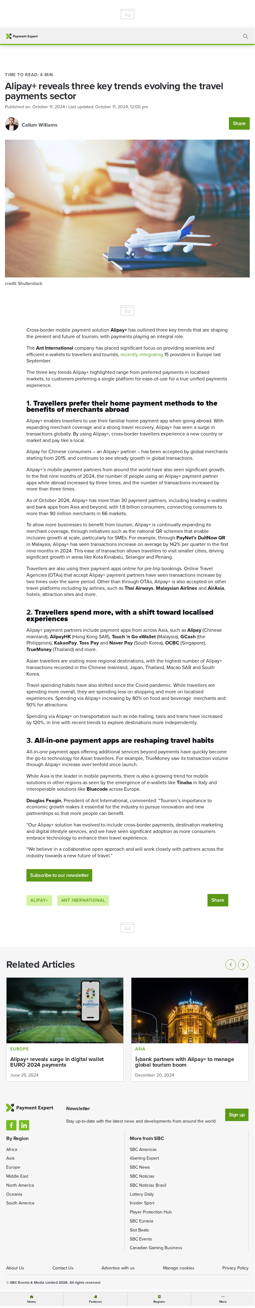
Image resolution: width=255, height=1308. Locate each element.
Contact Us (63, 1268)
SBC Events (141, 1239)
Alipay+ (39, 900)
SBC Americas (143, 1149)
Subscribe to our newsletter (59, 875)
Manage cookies (178, 1268)
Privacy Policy (235, 1268)
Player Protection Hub (151, 1212)
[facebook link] (11, 1125)
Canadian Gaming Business (156, 1248)
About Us (15, 1268)
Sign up (237, 1114)
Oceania (14, 1194)
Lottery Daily (142, 1194)
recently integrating (142, 354)
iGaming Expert (144, 1158)
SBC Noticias (142, 1176)
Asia (10, 1158)
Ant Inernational (83, 900)
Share (239, 123)
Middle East (17, 1176)
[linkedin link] (24, 1125)
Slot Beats (139, 1230)
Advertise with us (118, 1268)
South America (20, 1203)
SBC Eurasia (141, 1221)
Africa (11, 1149)
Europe (13, 1167)
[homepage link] (22, 36)
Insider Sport (142, 1203)
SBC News (140, 1167)
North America (20, 1185)
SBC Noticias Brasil (148, 1185)
